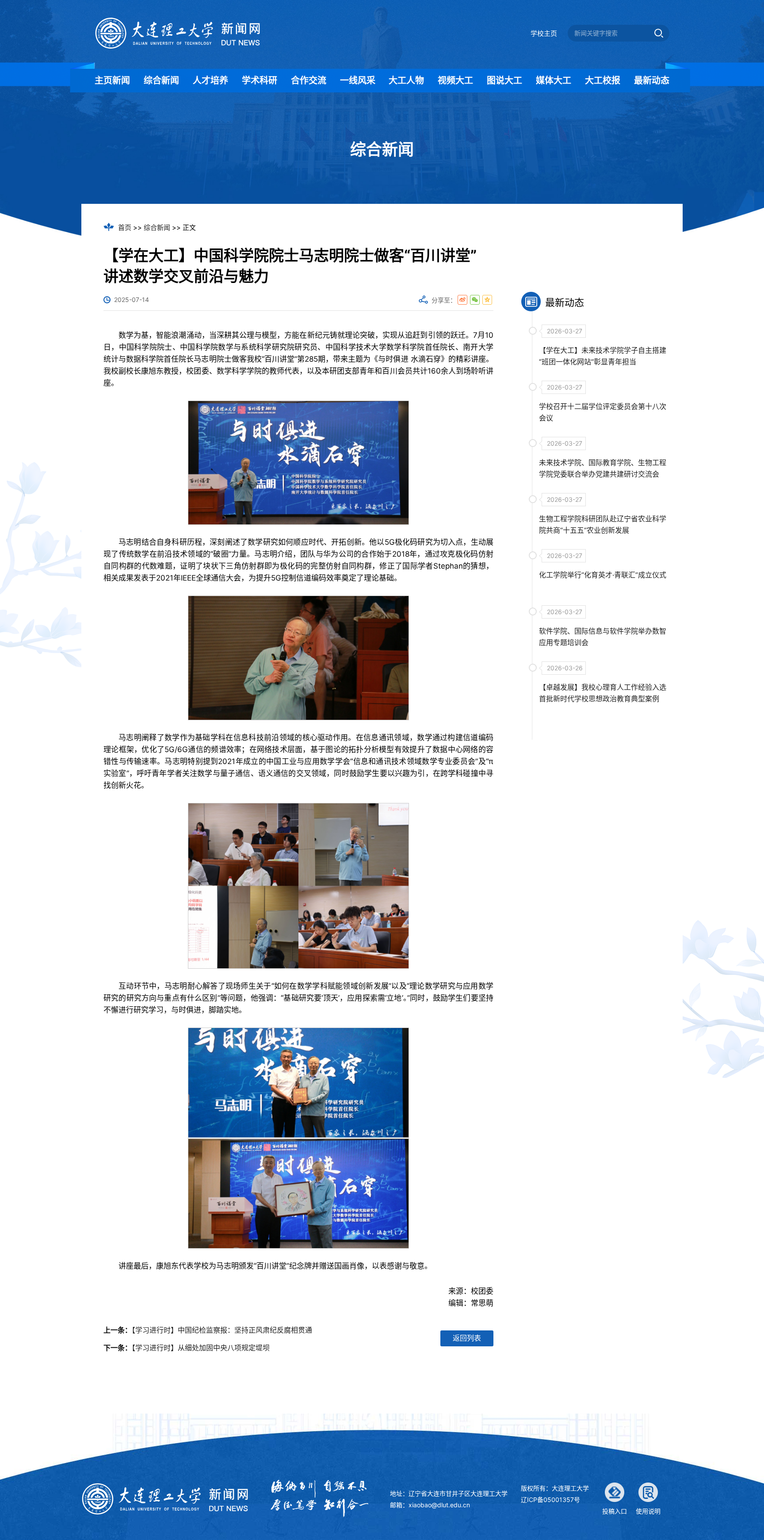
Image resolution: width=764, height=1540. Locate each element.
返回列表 (467, 1338)
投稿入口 (614, 1511)
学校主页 (544, 33)
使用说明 (648, 1511)
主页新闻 (112, 80)
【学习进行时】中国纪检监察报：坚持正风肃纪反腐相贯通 (222, 1330)
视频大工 (455, 80)
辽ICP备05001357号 (550, 1499)
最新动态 (651, 80)
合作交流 (308, 80)
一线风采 (357, 80)
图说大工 (504, 80)
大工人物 (406, 80)
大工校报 (602, 80)
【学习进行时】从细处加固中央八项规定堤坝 (201, 1347)
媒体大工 (553, 80)
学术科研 (259, 80)
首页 (124, 227)
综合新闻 (161, 80)
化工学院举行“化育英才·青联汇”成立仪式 (602, 574)
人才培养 (210, 80)
